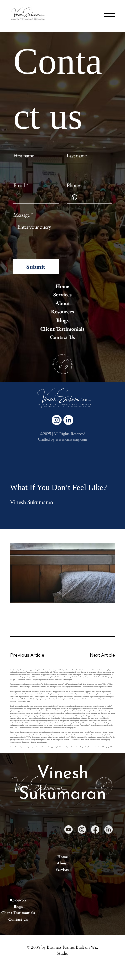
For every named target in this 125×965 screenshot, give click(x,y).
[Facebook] (95, 829)
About (62, 303)
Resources (62, 311)
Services (62, 294)
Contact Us (62, 337)
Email (20, 185)
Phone (73, 185)
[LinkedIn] (68, 420)
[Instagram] (57, 420)
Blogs (62, 320)
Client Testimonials (62, 328)
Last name (77, 155)
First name (23, 155)
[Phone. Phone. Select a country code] (77, 197)
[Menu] (109, 16)
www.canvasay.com (71, 439)
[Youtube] (68, 829)
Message (23, 215)
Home (62, 286)
